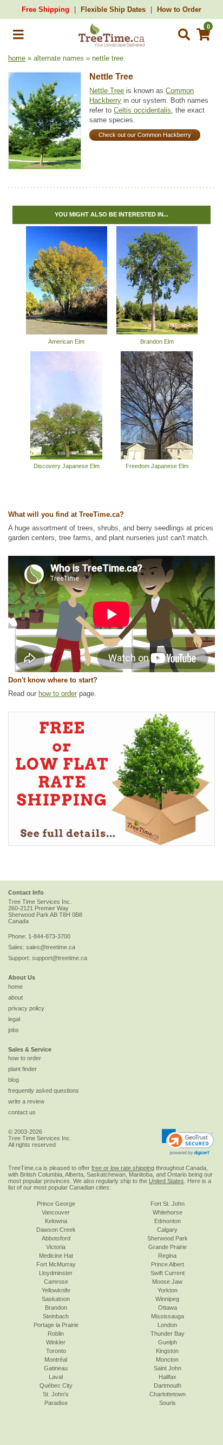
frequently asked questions (43, 1090)
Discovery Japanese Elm (67, 466)
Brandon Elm (157, 341)
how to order (57, 693)
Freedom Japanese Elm (157, 466)
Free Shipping (45, 9)
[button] (18, 36)
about (15, 997)
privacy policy (26, 1008)
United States (166, 1181)
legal (14, 1019)
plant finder (22, 1069)
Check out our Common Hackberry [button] (145, 135)
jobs (13, 1030)
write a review (26, 1101)
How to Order (179, 9)
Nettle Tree (111, 76)
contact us (22, 1112)
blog (13, 1079)
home (16, 58)
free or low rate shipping (122, 1168)
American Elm (66, 341)
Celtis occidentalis (142, 110)
